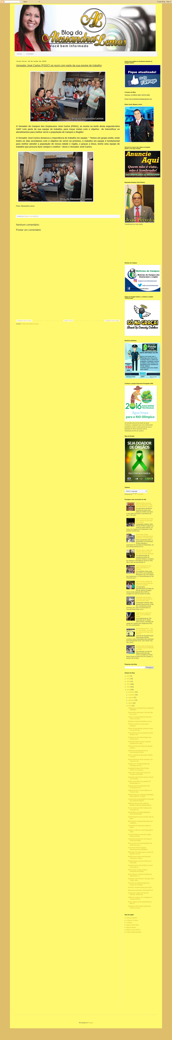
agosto (130, 703)
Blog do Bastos (131, 927)
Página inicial (68, 320)
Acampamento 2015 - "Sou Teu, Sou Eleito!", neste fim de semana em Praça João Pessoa (144, 631)
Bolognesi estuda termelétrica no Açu (140, 721)
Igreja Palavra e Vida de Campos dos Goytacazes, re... (140, 875)
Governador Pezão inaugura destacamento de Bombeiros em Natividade (144, 536)
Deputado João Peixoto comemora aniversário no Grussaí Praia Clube (144, 599)
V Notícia (129, 922)
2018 (128, 681)
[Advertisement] (68, 300)
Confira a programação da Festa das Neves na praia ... (139, 717)
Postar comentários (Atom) (30, 324)
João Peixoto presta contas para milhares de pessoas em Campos (144, 520)
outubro (131, 697)
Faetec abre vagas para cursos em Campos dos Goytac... (139, 773)
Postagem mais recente (24, 320)
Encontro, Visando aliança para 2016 (140, 887)
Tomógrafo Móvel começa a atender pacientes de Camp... (139, 742)
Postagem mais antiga (112, 320)
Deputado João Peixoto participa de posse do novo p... (139, 907)
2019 (128, 679)
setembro (131, 700)
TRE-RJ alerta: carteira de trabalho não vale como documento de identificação (145, 551)
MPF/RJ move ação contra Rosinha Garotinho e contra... (139, 857)
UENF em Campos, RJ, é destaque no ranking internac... (140, 898)
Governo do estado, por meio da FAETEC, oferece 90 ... (138, 893)
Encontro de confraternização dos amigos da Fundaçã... (139, 883)
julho (130, 706)
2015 (128, 690)
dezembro (131, 692)
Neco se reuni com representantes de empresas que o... (140, 844)
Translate (140, 494)
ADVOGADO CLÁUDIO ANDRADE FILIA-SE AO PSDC (139, 813)
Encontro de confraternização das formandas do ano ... (139, 764)
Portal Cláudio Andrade (133, 932)
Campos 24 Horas (132, 920)
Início (19, 54)
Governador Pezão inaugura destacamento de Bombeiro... (138, 848)
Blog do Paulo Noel (132, 925)
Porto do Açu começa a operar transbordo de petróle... (137, 870)
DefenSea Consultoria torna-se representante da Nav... (138, 751)
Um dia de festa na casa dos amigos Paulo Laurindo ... (139, 835)
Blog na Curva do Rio (133, 930)
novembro (131, 695)
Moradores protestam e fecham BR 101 (140, 890)
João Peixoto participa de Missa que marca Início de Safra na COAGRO (144, 583)
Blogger (90, 1023)
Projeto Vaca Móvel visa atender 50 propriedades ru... (139, 782)
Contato (30, 54)
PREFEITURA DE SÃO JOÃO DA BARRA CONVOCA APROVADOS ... (140, 804)
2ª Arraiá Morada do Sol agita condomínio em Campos (143, 567)
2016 (128, 687)
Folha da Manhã (131, 918)
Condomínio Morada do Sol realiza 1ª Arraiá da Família (140, 839)
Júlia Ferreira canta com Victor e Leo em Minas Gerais (143, 614)
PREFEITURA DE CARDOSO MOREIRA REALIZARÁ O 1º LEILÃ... (141, 795)
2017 (128, 684)
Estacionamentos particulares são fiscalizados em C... (139, 786)
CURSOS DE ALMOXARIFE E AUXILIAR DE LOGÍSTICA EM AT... (141, 800)
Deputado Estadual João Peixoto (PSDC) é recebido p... (138, 769)
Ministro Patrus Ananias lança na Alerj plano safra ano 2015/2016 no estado (144, 504)
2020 (128, 676)
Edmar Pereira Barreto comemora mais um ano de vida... (140, 729)
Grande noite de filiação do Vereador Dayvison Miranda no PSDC (145, 647)
